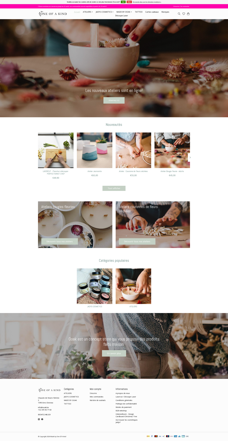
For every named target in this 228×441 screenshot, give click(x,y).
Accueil (77, 12)
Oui (123, 2)
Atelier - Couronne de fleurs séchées (133, 171)
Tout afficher (114, 188)
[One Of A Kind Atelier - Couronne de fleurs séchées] (133, 150)
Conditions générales (124, 400)
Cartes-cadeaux (152, 12)
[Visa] (160, 436)
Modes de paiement (124, 407)
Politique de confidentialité (126, 403)
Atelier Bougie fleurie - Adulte (172, 171)
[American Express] (175, 436)
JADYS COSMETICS (94, 306)
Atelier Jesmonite (95, 171)
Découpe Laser (121, 15)
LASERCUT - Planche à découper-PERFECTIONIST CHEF (56, 172)
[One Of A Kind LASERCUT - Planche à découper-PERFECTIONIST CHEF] (56, 150)
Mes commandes (96, 396)
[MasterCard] (156, 436)
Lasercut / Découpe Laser (126, 396)
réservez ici (114, 100)
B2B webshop (121, 410)
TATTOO (138, 12)
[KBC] (179, 436)
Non (129, 2)
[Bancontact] (163, 436)
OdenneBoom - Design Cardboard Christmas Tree (126, 415)
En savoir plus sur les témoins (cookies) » (147, 2)
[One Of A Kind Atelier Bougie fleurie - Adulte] (172, 150)
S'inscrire (93, 393)
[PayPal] (152, 436)
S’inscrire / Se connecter (181, 6)
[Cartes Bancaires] (183, 436)
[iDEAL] (148, 436)
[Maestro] (167, 436)
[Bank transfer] (187, 436)
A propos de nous (123, 393)
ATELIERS (133, 306)
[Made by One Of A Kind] (52, 13)
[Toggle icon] (179, 14)
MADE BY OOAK (70, 400)
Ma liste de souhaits (98, 400)
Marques (165, 12)
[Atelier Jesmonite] (94, 150)
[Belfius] (171, 436)
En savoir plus (114, 353)
